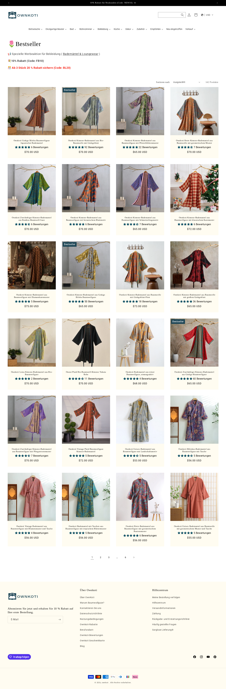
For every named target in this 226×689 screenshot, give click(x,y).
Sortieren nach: (163, 82)
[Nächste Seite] (133, 557)
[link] (92, 557)
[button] (172, 15)
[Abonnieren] (59, 619)
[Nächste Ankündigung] (217, 3)
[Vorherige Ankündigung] (8, 3)
